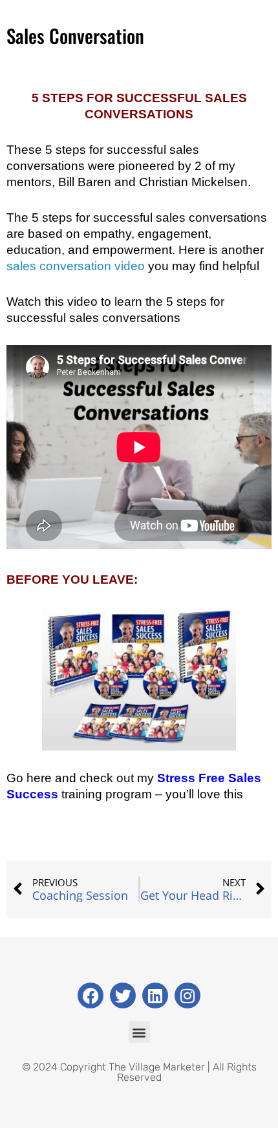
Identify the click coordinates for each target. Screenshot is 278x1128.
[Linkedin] (155, 995)
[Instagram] (187, 995)
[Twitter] (123, 995)
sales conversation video (75, 266)
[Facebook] (90, 995)
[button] (139, 1032)
